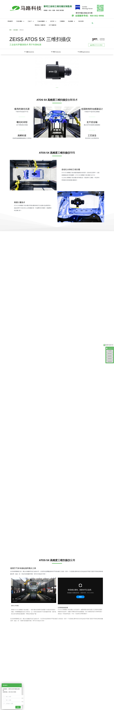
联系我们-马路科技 (40, 25)
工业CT (30, 21)
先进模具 (70, 21)
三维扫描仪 (19, 21)
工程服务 (62, 21)
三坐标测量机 (41, 21)
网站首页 (10, 21)
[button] (92, 23)
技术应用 (80, 21)
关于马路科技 (52, 25)
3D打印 (52, 21)
